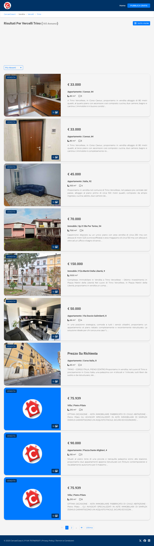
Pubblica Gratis (138, 5)
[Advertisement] (77, 47)
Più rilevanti (13, 67)
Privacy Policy (48, 540)
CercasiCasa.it (10, 14)
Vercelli (31, 14)
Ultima (89, 527)
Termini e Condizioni (65, 540)
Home (122, 5)
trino (39, 14)
